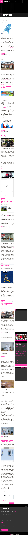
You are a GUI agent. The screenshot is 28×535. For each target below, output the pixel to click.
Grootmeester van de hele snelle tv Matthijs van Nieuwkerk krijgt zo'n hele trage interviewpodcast (21, 346)
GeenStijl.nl (10, 534)
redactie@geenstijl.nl (15, 511)
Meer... (16, 363)
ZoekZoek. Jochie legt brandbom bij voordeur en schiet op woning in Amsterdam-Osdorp (21, 347)
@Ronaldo (2, 226)
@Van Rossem (2, 500)
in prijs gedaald (7, 215)
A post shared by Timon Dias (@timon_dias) (7, 195)
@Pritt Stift (2, 131)
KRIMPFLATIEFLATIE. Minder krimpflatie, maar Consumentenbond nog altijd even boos (20, 353)
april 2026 (17, 362)
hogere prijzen (11, 47)
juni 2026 (17, 361)
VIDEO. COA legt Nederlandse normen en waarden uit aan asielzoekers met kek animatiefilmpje (21, 350)
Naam (2, 522)
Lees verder (2, 53)
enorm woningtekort (3, 224)
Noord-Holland (6, 79)
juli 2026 (17, 360)
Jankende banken (3, 356)
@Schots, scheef (2, 54)
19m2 (12, 82)
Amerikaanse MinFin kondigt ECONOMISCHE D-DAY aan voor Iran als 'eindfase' (21, 355)
